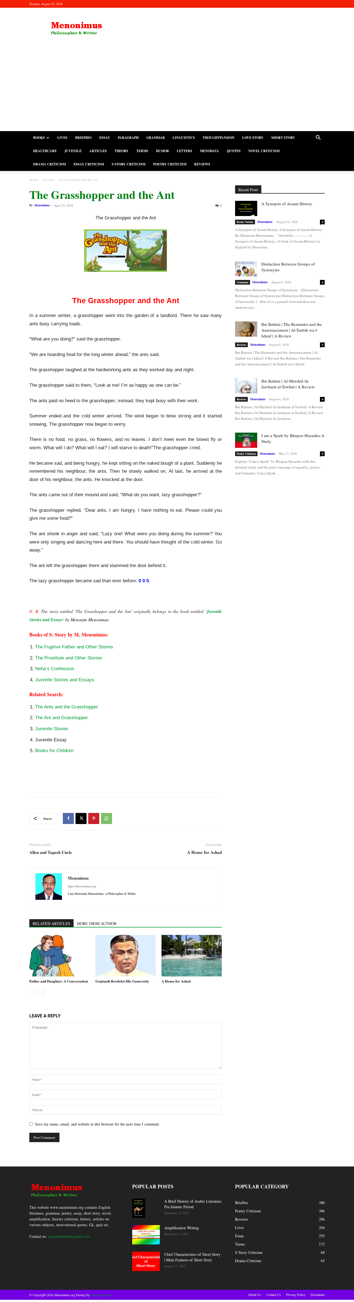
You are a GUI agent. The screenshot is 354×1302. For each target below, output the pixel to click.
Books (39, 137)
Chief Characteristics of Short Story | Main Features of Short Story (192, 1257)
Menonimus (42, 205)
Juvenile (73, 151)
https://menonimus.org (82, 886)
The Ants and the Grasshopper (66, 707)
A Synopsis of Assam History (286, 203)
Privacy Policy (295, 1294)
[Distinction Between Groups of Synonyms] (246, 268)
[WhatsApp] (106, 818)
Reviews (202, 164)
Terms (142, 151)
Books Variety (245, 222)
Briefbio (83, 137)
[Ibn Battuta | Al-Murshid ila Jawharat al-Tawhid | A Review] (246, 385)
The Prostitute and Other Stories (68, 658)
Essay (104, 137)
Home (33, 179)
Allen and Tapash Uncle (50, 852)
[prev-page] (32, 992)
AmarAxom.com (100, 1295)
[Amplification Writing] (146, 1234)
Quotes (234, 151)
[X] (81, 818)
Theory (121, 151)
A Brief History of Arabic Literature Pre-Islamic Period (193, 1204)
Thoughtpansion (219, 137)
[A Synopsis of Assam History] (246, 208)
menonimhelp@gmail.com (68, 1236)
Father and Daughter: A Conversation (58, 981)
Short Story (283, 137)
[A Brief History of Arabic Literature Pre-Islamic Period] (138, 1208)
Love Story (253, 137)
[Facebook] (68, 818)
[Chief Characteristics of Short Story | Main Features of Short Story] (146, 1261)
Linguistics (184, 137)
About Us (254, 1294)
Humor (162, 151)
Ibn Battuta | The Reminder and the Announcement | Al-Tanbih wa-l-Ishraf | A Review (291, 330)
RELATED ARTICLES (51, 923)
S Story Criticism (128, 164)
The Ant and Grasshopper (61, 717)
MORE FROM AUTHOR (96, 923)
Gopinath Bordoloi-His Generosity (122, 981)
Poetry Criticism (169, 164)
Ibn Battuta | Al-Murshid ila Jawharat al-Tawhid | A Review (288, 383)
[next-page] (41, 992)
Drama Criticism (49, 164)
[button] (318, 138)
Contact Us (273, 1294)
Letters (184, 151)
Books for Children (54, 750)
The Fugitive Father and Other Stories (74, 646)
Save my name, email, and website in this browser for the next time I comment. (97, 1124)
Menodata (209, 151)
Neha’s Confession (54, 668)
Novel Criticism (264, 151)
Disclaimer (318, 1294)
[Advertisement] (177, 89)
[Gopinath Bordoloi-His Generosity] (125, 955)
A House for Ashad (204, 852)
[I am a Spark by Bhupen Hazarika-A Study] (246, 440)
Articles (98, 151)
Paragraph (128, 137)
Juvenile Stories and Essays (64, 679)
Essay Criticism (89, 164)
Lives (62, 137)
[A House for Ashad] (192, 955)
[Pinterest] (93, 818)
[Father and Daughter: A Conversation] (59, 955)
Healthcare (45, 151)
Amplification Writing (181, 1227)
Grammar (155, 137)
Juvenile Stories (51, 728)
